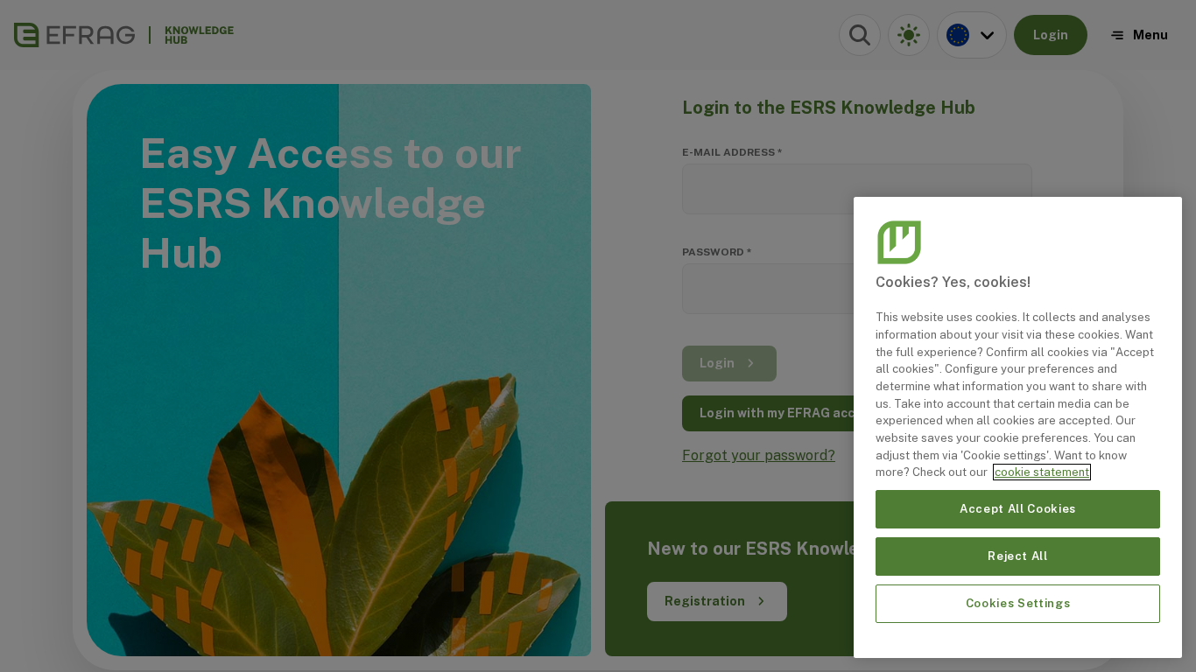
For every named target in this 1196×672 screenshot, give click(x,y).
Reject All (1018, 556)
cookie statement (1042, 472)
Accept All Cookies (1018, 508)
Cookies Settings (1018, 603)
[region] (1018, 427)
